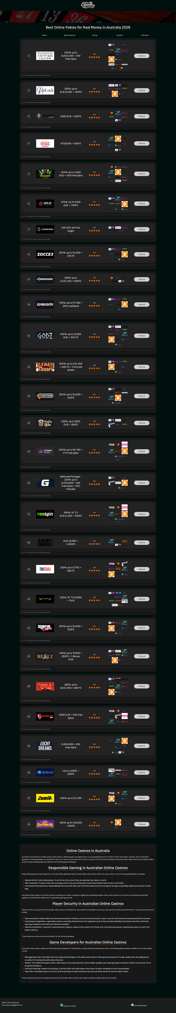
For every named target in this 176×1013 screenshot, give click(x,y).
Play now (142, 56)
